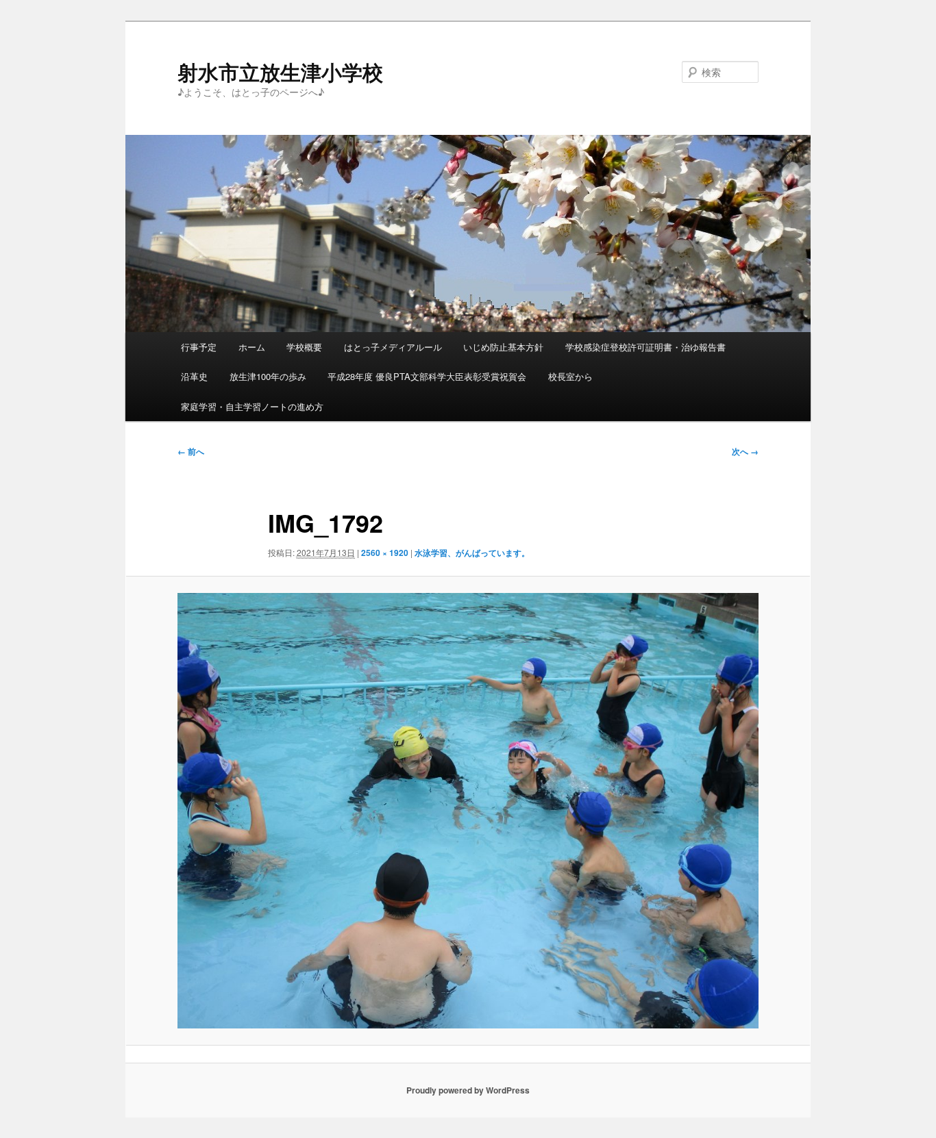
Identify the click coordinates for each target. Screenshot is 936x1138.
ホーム (251, 346)
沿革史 (194, 376)
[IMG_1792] (468, 810)
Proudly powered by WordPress (468, 1090)
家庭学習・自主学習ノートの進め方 (252, 406)
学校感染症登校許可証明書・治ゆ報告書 (645, 346)
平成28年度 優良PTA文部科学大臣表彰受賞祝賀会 (427, 376)
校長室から (570, 376)
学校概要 (304, 346)
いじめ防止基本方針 (503, 346)
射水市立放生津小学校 (280, 71)
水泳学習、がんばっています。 (472, 552)
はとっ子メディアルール (393, 346)
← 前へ (190, 451)
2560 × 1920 (384, 552)
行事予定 (199, 346)
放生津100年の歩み (268, 376)
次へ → (745, 451)
